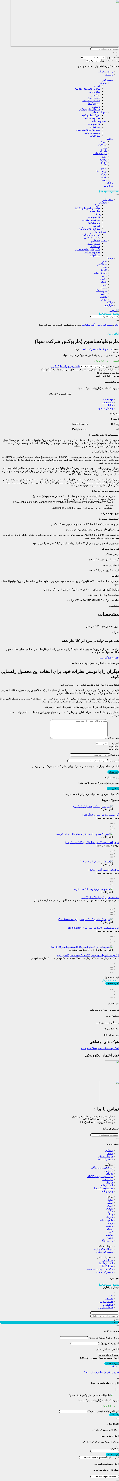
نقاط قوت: (113, 746)
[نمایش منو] (118, 194)
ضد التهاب (95, 135)
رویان (104, 180)
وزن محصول (112, 366)
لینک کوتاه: (113, 1457)
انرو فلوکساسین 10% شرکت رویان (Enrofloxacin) (93, 927)
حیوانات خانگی (99, 112)
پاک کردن (55, 366)
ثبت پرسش (113, 788)
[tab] (56, 399)
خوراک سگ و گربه (91, 115)
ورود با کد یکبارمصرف (108, 1355)
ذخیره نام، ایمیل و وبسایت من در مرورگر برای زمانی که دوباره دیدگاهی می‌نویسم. (73, 766)
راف (104, 156)
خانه (117, 325)
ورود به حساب (105, 71)
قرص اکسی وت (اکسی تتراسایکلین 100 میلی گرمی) (92, 842)
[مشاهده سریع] (111, 823)
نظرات (109, 405)
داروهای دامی (100, 153)
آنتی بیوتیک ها (88, 325)
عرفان (103, 177)
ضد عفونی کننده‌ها (91, 100)
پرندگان (103, 83)
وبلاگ (110, 182)
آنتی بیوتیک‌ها (94, 97)
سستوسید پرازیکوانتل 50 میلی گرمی (100, 897)
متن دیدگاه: (113, 738)
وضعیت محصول (110, 60)
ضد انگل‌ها (95, 127)
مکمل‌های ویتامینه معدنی (87, 130)
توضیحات (108, 399)
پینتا (105, 147)
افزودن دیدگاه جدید (109, 657)
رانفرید (103, 159)
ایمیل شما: (113, 760)
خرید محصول (112, 983)
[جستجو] (114, 52)
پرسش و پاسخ (105, 408)
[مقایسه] (111, 826)
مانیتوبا (103, 168)
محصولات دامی (99, 121)
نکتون (104, 141)
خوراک (97, 85)
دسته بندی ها (112, 57)
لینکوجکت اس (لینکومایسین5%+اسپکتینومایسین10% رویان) (88, 955)
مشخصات (107, 402)
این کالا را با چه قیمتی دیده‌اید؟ (103, 1411)
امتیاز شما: (113, 743)
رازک (104, 174)
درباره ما (108, 185)
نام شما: (115, 754)
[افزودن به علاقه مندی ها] (111, 829)
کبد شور (96, 106)
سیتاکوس (102, 144)
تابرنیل (103, 150)
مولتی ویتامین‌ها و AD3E (87, 88)
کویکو (104, 162)
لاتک (104, 165)
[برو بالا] (111, 997)
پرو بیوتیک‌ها (94, 103)
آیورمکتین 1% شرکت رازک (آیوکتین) (100, 815)
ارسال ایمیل (112, 1454)
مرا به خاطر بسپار (106, 1349)
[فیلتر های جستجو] (118, 52)
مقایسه (114, 352)
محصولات (108, 80)
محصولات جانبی (92, 118)
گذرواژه (109, 1343)
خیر (44, 370)
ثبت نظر (114, 1415)
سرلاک (96, 94)
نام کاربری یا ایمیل (104, 1337)
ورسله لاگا (101, 171)
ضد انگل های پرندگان (89, 109)
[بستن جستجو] (118, 55)
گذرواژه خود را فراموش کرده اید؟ (101, 1372)
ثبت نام (109, 74)
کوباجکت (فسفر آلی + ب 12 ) (103, 870)
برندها (110, 138)
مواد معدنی (94, 91)
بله (50, 370)
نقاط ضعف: (113, 749)
